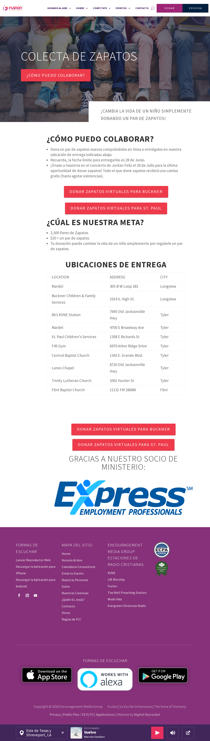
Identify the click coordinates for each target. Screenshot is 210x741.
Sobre (80, 8)
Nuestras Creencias (75, 593)
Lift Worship (116, 579)
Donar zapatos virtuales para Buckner (116, 191)
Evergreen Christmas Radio (127, 606)
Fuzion (112, 586)
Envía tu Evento (73, 573)
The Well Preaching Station (127, 593)
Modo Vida (115, 599)
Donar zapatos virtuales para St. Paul (116, 208)
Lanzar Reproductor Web (33, 560)
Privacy (55, 714)
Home (66, 554)
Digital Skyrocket (147, 714)
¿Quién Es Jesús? (73, 599)
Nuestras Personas (75, 580)
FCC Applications (102, 714)
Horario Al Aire (72, 560)
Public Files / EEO (75, 714)
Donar (170, 8)
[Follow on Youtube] (35, 595)
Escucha (195, 8)
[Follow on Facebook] (19, 595)
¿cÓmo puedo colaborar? (55, 75)
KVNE (111, 573)
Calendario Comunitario (78, 567)
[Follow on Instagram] (27, 595)
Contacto (142, 8)
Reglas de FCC (71, 619)
